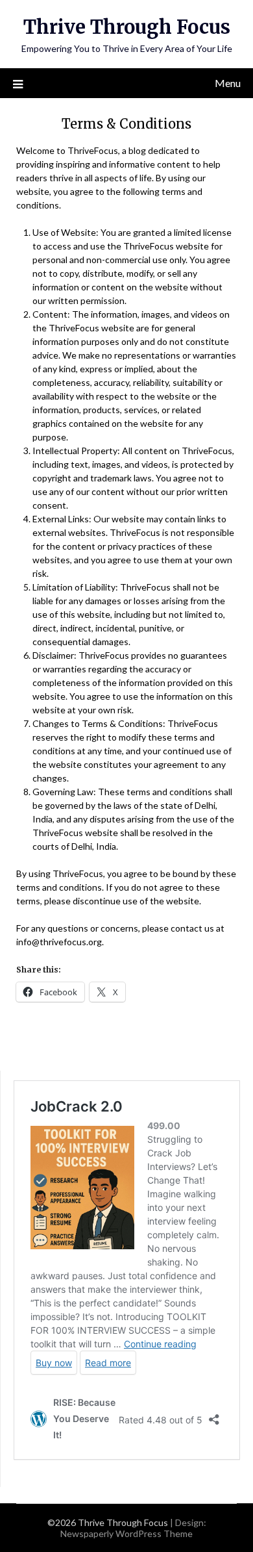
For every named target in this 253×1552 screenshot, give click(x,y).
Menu (228, 83)
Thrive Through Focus (126, 27)
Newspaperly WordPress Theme (126, 1533)
